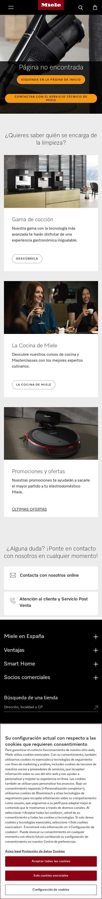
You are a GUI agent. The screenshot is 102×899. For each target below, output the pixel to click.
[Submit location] (96, 707)
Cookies (59, 851)
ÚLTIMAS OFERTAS (29, 510)
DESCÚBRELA (27, 258)
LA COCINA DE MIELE (33, 384)
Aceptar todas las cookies (51, 861)
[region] (51, 811)
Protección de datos (37, 851)
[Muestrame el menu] (11, 7)
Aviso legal (13, 851)
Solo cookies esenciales (50, 875)
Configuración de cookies (50, 889)
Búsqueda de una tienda (31, 697)
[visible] (47, 575)
